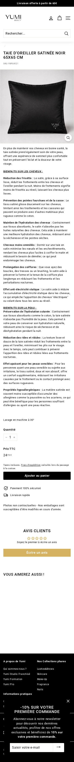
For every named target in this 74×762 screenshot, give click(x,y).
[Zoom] (68, 137)
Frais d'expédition (31, 465)
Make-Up (42, 679)
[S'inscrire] (58, 747)
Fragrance (43, 684)
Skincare (42, 674)
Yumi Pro (8, 684)
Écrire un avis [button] (36, 553)
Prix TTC (9, 448)
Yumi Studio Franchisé (16, 674)
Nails (40, 689)
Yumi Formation (12, 679)
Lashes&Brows (45, 669)
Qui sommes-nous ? (15, 669)
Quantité (9, 429)
